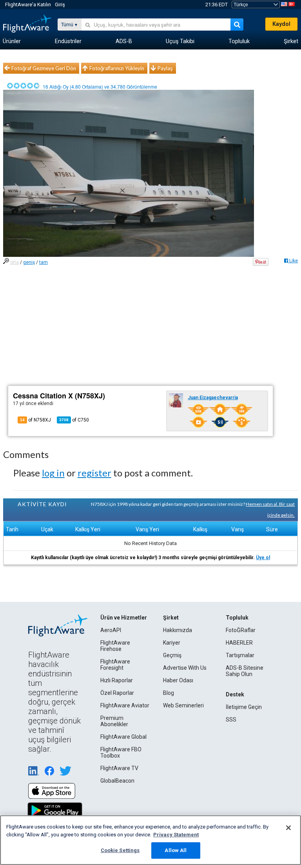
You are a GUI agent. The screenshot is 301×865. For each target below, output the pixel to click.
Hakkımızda (177, 630)
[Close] (288, 827)
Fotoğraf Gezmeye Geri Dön (43, 68)
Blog (168, 693)
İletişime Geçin (244, 707)
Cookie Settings (120, 850)
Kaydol (281, 24)
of (74, 420)
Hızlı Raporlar (116, 680)
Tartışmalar (240, 655)
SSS (231, 719)
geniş (29, 262)
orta (14, 262)
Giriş (60, 4)
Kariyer (171, 643)
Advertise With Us (185, 668)
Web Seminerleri (183, 705)
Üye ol (263, 557)
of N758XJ (35, 420)
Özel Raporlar (117, 693)
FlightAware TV (119, 768)
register (94, 472)
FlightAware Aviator (124, 705)
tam (43, 262)
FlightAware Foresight (115, 664)
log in (53, 472)
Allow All (176, 850)
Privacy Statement (176, 835)
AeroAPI (110, 630)
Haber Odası (178, 680)
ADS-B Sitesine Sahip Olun (244, 671)
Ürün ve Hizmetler (123, 617)
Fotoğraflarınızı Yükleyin (116, 68)
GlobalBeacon (117, 781)
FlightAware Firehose (115, 646)
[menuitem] (11, 41)
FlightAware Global (123, 737)
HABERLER (239, 643)
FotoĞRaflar (241, 630)
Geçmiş (172, 655)
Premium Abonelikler (114, 721)
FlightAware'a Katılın (28, 4)
